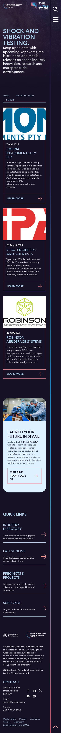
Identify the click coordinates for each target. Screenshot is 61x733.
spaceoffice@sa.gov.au (14, 702)
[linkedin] (34, 690)
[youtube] (28, 696)
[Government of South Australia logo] (10, 634)
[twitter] (40, 690)
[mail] (34, 696)
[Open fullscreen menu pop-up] (55, 19)
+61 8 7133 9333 (12, 710)
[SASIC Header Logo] (12, 3)
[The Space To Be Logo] (40, 3)
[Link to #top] (55, 727)
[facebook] (28, 690)
